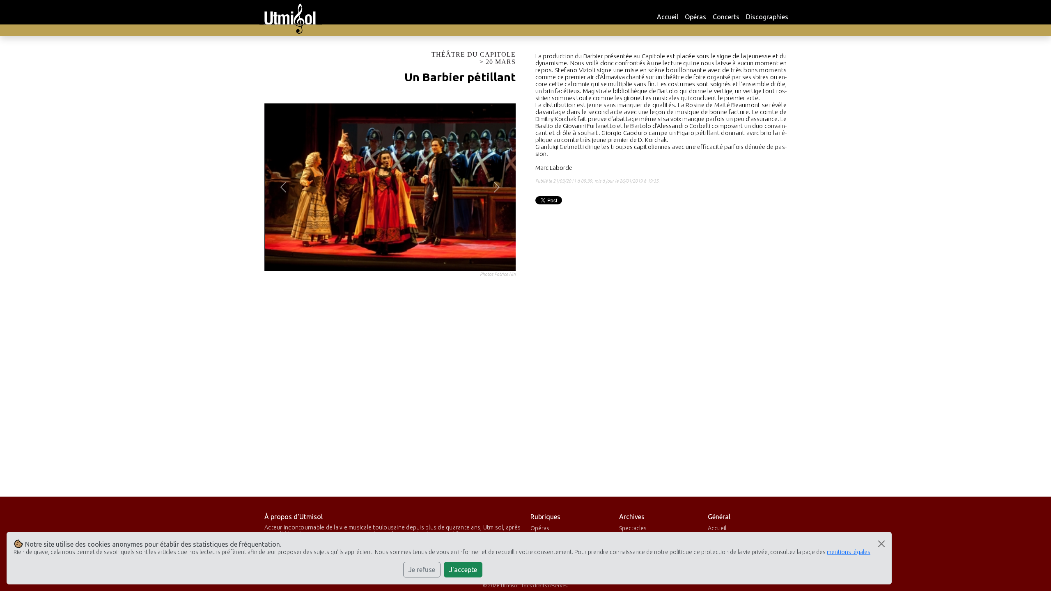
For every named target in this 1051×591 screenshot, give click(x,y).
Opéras (695, 17)
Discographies (767, 17)
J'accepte (463, 569)
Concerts (726, 17)
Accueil (667, 17)
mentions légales (848, 552)
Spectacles (633, 528)
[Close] (881, 543)
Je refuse (421, 569)
